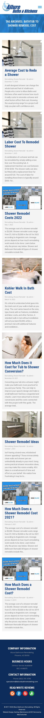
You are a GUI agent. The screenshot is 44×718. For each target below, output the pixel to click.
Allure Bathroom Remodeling (23, 707)
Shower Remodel (19, 79)
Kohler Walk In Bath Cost (19, 290)
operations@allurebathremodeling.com (22, 681)
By (30, 79)
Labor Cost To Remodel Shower (22, 144)
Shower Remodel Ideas (22, 442)
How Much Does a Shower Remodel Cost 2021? (21, 513)
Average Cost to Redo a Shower (21, 72)
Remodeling (9, 79)
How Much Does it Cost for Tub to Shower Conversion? (22, 367)
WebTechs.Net (22, 714)
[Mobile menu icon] (40, 7)
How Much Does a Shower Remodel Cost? (18, 589)
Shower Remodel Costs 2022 (17, 215)
